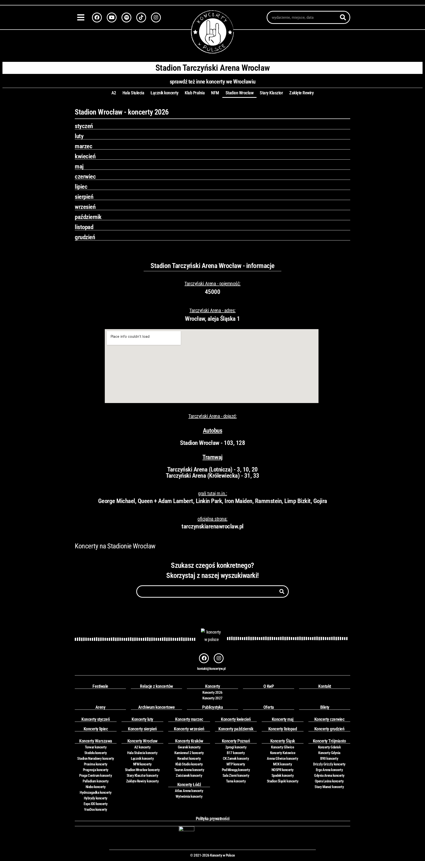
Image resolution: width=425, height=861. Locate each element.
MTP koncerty (236, 764)
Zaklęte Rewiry (301, 92)
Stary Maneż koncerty (329, 787)
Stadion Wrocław (240, 92)
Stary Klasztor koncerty (142, 775)
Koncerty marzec (189, 719)
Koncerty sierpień (142, 728)
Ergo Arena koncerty (329, 770)
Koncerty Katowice (282, 753)
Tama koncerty (236, 781)
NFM (215, 92)
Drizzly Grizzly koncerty (329, 764)
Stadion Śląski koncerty (283, 781)
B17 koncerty (236, 753)
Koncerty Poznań (236, 740)
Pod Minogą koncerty (236, 770)
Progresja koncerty (95, 770)
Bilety (324, 707)
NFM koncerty (142, 764)
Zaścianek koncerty (189, 775)
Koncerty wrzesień (189, 728)
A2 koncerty (142, 747)
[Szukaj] (342, 17)
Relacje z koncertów (156, 686)
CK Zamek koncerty (236, 758)
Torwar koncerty (96, 747)
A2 (113, 92)
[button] (82, 17)
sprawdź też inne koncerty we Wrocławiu (213, 81)
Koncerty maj (282, 719)
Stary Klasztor (271, 92)
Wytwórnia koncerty (189, 796)
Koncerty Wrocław (142, 740)
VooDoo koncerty (95, 809)
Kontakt (324, 686)
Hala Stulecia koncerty (142, 753)
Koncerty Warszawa (95, 740)
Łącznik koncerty (164, 92)
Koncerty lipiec (96, 728)
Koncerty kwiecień (236, 719)
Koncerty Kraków (189, 740)
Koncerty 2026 (212, 692)
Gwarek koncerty (189, 747)
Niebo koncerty (96, 787)
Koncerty (212, 686)
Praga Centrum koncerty (95, 775)
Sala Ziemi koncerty (236, 775)
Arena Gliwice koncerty (282, 758)
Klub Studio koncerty (189, 764)
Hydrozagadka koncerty (96, 792)
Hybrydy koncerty (95, 798)
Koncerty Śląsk (282, 740)
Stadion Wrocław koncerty (142, 770)
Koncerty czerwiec (329, 719)
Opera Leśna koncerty (329, 781)
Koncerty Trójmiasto (329, 740)
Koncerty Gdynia (329, 753)
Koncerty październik (235, 728)
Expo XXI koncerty (96, 804)
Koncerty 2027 (212, 698)
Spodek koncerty (283, 775)
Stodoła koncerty (95, 753)
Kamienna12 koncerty (189, 753)
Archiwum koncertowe (156, 707)
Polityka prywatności (212, 818)
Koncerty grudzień (329, 728)
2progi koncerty (236, 747)
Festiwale (100, 686)
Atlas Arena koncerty (189, 791)
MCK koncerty (282, 764)
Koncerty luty (142, 719)
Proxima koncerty (95, 764)
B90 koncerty (329, 758)
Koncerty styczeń (95, 719)
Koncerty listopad (282, 728)
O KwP (268, 686)
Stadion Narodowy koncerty (95, 758)
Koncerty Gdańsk (329, 747)
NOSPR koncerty (283, 770)
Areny (100, 707)
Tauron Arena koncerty (189, 770)
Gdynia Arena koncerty (329, 775)
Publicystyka (212, 707)
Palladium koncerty (95, 781)
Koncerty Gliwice (282, 747)
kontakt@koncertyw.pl (211, 669)
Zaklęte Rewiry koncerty (142, 781)
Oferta (268, 707)
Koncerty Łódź (189, 784)
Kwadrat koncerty (189, 758)
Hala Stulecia (133, 92)
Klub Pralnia (195, 92)
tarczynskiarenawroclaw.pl (212, 526)
